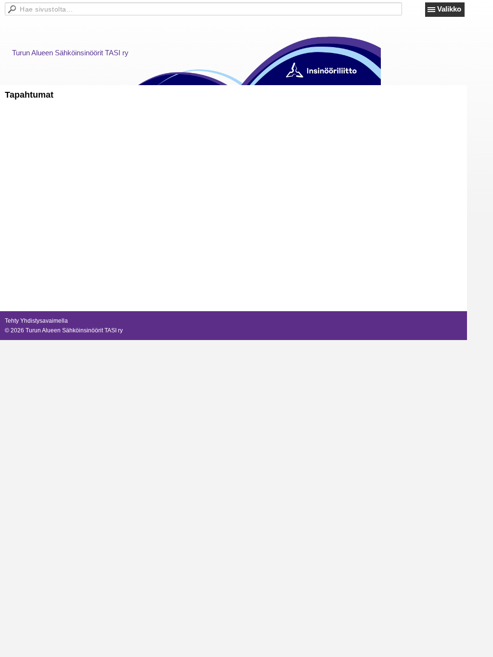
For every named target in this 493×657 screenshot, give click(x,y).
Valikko (449, 9)
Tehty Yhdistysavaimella (36, 320)
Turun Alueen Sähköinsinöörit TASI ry (70, 53)
